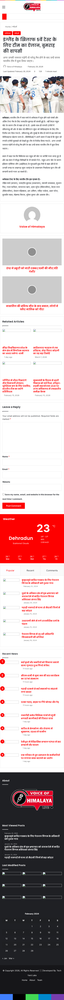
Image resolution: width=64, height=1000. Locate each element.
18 (57, 938)
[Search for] (60, 8)
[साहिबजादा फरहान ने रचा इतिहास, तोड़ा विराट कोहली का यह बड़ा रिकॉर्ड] (47, 337)
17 (49, 938)
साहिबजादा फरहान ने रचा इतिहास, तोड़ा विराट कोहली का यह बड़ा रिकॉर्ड (46, 350)
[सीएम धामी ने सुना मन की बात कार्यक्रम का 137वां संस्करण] (10, 679)
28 (23, 951)
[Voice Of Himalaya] (32, 7)
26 (6, 951)
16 (40, 938)
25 (57, 944)
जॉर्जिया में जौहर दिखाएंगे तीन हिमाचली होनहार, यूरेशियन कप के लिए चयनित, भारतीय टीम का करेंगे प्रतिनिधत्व (16, 386)
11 (57, 932)
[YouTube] (32, 817)
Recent (30, 570)
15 (32, 938)
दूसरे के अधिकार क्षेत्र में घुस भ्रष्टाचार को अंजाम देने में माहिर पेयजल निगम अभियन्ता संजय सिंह (40, 596)
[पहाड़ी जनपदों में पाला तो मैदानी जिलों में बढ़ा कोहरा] (11, 611)
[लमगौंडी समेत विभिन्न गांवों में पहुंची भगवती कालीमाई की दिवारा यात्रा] (10, 719)
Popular (10, 570)
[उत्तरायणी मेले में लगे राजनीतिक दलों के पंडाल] (11, 625)
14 (23, 938)
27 (15, 951)
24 (49, 944)
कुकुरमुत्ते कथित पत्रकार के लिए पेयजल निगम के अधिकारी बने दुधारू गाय (40, 582)
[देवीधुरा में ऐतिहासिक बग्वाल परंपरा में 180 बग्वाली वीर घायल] (10, 745)
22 (32, 944)
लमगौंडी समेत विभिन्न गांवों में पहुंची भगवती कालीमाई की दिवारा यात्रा (38, 717)
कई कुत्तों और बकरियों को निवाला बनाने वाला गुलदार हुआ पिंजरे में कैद (40, 664)
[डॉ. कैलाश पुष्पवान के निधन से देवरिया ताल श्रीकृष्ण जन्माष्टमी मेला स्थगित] (11, 877)
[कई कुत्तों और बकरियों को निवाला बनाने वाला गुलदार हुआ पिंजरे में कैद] (10, 666)
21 (23, 944)
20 (15, 944)
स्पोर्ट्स (14, 26)
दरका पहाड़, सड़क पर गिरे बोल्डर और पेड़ (40, 702)
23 (40, 944)
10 (49, 932)
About (32, 980)
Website (6, 482)
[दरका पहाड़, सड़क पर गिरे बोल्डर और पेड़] (10, 706)
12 (7, 938)
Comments (52, 570)
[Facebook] (28, 817)
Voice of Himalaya (14, 66)
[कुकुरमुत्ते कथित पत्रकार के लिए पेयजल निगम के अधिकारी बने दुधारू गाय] (11, 584)
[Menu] (3, 8)
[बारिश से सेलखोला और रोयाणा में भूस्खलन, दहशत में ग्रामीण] (10, 732)
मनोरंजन (8, 33)
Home (8, 26)
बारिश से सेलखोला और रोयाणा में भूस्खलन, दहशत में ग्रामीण (37, 730)
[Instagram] (35, 817)
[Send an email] (23, 66)
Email (5, 469)
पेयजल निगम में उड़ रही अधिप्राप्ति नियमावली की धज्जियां (38, 636)
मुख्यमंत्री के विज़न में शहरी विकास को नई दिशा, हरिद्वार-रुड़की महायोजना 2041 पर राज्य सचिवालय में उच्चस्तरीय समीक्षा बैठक (47, 386)
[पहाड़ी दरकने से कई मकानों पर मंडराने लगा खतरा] (10, 693)
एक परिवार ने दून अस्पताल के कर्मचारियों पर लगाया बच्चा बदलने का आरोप (40, 757)
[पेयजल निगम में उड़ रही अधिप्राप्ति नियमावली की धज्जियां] (11, 638)
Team (39, 980)
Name (6, 456)
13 (15, 938)
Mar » (11, 958)
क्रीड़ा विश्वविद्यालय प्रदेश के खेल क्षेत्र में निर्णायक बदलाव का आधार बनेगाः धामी (15, 350)
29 (32, 951)
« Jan (4, 958)
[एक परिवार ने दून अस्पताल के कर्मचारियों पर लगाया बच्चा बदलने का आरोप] (10, 759)
